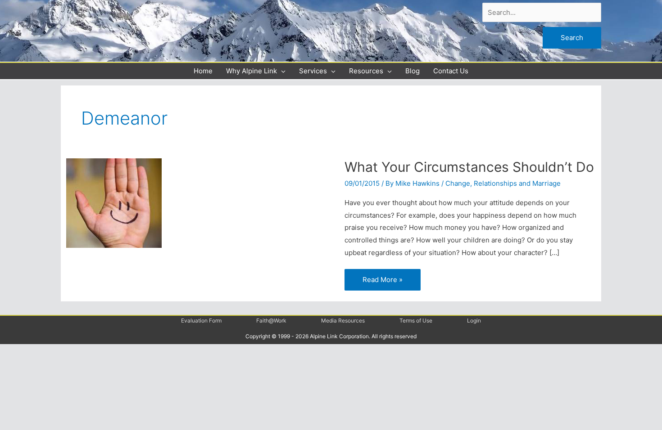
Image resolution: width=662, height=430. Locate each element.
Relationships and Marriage (517, 183)
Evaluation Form (201, 320)
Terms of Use (415, 320)
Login (474, 320)
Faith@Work (271, 320)
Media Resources (343, 320)
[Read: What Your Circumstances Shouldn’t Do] (114, 202)
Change (457, 183)
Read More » (386, 276)
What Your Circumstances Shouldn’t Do (469, 167)
